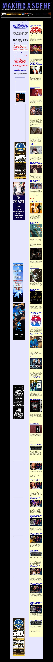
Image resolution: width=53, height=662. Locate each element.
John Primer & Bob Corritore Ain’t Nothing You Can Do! (35, 356)
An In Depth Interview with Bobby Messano (35, 181)
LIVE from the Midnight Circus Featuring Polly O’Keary (36, 480)
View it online (31, 1)
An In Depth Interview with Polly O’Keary (35, 104)
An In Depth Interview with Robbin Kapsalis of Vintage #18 (36, 163)
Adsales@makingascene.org (22, 52)
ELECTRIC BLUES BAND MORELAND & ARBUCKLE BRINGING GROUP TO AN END (36, 63)
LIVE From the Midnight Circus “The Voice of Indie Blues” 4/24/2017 (36, 603)
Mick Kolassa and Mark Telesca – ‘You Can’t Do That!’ (36, 313)
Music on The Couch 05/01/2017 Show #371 (34, 551)
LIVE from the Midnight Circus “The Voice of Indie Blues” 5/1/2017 (36, 516)
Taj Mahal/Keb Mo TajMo (34, 246)
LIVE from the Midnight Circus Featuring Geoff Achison (36, 534)
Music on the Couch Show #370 (36, 620)
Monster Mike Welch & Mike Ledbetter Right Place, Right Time (35, 377)
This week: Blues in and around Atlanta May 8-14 (34, 424)
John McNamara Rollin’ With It (36, 201)
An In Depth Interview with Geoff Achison (35, 144)
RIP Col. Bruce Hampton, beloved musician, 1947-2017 (35, 42)
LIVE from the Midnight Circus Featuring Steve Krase (36, 461)
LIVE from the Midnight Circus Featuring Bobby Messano (36, 584)
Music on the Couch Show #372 (36, 444)
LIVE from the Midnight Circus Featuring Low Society (36, 498)
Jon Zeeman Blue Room (34, 268)
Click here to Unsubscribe (17, 1)
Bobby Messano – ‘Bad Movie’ (36, 399)
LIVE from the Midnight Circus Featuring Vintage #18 (36, 566)
